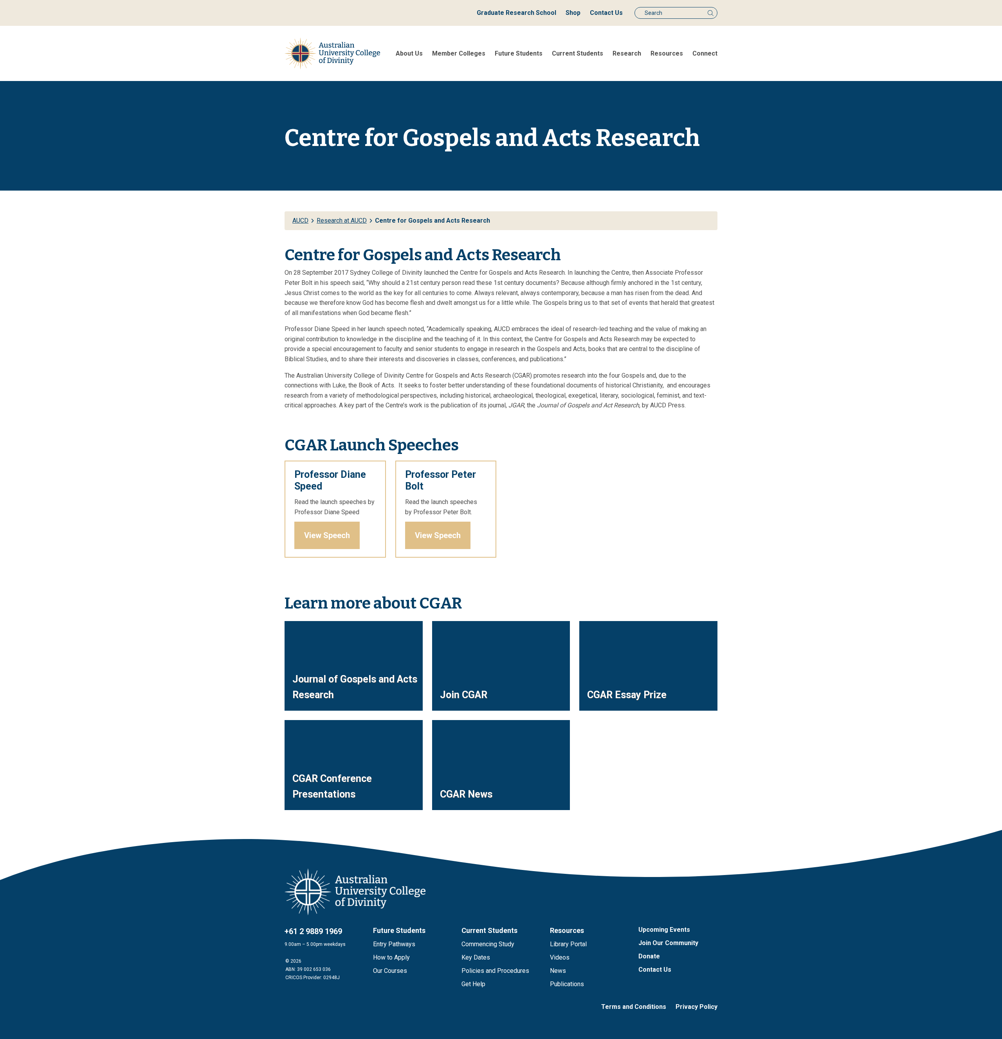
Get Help (473, 984)
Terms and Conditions (633, 1006)
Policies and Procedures (495, 970)
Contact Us (606, 12)
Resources (667, 53)
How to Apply (391, 957)
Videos (559, 957)
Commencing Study (487, 944)
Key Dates (475, 957)
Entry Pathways (394, 944)
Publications (567, 984)
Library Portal (568, 944)
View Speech (327, 535)
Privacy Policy (696, 1006)
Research (627, 53)
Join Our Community (668, 943)
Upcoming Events (664, 929)
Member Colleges (458, 53)
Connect (704, 53)
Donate (649, 956)
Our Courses (390, 970)
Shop (573, 12)
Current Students (577, 53)
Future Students (518, 53)
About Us (409, 53)
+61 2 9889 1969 (313, 931)
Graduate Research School (516, 12)
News (558, 970)
